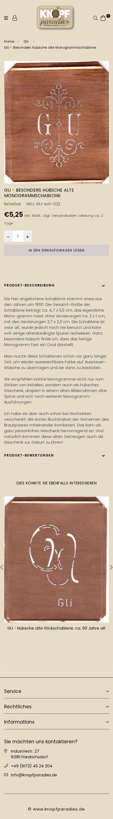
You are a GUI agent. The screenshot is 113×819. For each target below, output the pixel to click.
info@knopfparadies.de (34, 775)
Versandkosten (64, 215)
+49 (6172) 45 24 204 (31, 766)
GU (26, 41)
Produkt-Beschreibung (29, 285)
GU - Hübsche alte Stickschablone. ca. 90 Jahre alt (56, 628)
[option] (56, 122)
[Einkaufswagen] (103, 18)
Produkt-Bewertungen (29, 455)
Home (9, 41)
